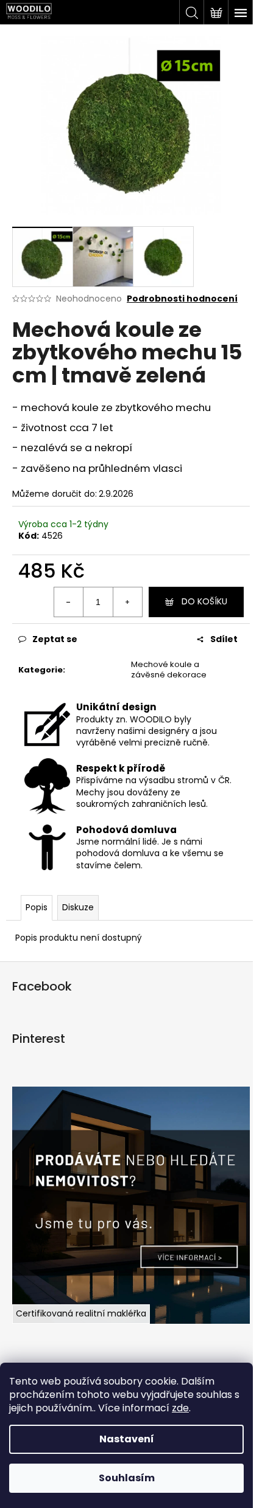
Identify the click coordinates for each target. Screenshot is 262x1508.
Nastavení (126, 1439)
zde (180, 1408)
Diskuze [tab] (78, 907)
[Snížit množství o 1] (68, 602)
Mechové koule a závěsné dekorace (169, 669)
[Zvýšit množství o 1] (127, 602)
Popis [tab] (37, 907)
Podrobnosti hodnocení (182, 299)
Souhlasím (127, 1478)
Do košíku (204, 601)
